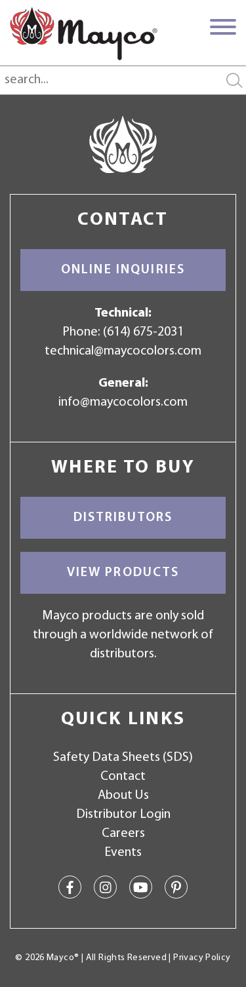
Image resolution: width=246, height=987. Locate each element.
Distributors (123, 517)
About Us (123, 795)
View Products (123, 572)
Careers (123, 833)
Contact (123, 776)
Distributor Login (123, 814)
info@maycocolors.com (123, 402)
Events (123, 852)
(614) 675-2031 (143, 332)
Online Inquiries (123, 270)
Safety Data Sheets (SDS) (123, 757)
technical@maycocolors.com (123, 351)
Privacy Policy (201, 958)
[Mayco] (83, 33)
